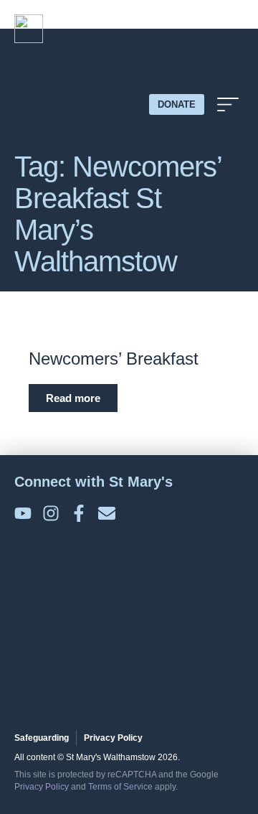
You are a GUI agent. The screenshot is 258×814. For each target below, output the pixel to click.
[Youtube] (23, 513)
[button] (227, 104)
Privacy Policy (41, 787)
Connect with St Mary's (93, 482)
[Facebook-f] (78, 513)
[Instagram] (50, 513)
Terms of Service (120, 787)
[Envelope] (106, 513)
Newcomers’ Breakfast (114, 358)
